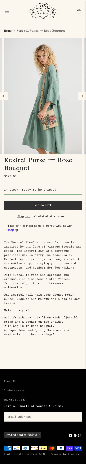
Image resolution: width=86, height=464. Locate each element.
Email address (18, 411)
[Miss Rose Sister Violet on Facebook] (70, 436)
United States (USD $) (21, 435)
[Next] (82, 96)
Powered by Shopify (64, 454)
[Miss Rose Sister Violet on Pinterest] (75, 436)
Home (8, 30)
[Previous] (4, 96)
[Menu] (7, 11)
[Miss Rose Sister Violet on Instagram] (79, 436)
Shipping (23, 216)
